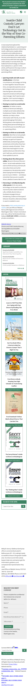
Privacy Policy (13, 664)
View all (19, 268)
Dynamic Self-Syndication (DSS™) (11, 681)
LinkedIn (16, 233)
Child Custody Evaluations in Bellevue (13, 265)
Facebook (6, 233)
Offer (5, 274)
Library (6, 246)
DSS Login (10, 685)
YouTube (23, 233)
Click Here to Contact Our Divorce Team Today (14, 240)
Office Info (8, 576)
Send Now (8, 626)
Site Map (4, 685)
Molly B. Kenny (6, 224)
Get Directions (18, 576)
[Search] (23, 506)
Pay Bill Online (7, 653)
